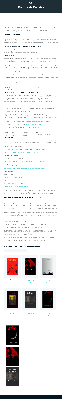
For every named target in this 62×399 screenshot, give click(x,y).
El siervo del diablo (30, 279)
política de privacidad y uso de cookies (33, 124)
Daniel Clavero (31, 280)
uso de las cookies (36, 127)
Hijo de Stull (48, 279)
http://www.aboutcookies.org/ (36, 227)
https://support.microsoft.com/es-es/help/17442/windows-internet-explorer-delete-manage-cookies (25, 161)
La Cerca (12, 311)
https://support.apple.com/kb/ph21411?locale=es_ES (15, 177)
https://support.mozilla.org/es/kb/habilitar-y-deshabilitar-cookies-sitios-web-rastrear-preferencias (24, 168)
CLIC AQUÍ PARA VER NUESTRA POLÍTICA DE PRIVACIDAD (22, 247)
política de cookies (30, 126)
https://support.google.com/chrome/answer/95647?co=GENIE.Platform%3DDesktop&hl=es (23, 152)
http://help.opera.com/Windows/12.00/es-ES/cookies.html (16, 186)
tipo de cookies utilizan (44, 129)
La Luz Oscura (48, 311)
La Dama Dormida (30, 311)
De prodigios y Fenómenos (12, 279)
